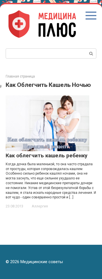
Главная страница (20, 76)
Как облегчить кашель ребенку (47, 155)
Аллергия (40, 206)
